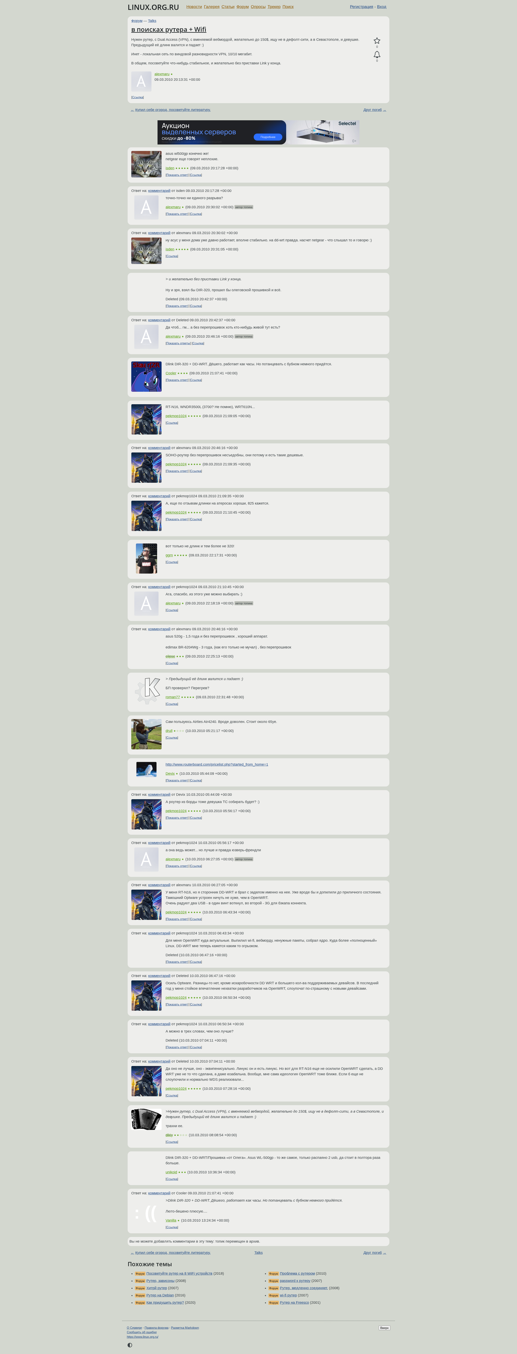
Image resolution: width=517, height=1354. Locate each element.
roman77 (173, 697)
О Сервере (134, 1327)
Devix (170, 774)
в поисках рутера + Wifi (168, 29)
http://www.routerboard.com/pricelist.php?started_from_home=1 (217, 764)
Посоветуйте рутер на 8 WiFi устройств (179, 1273)
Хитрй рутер (156, 1288)
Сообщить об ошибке (142, 1332)
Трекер (274, 6)
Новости (194, 6)
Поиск (288, 6)
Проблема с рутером (297, 1273)
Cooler (171, 373)
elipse (170, 656)
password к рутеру (295, 1281)
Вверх (384, 1328)
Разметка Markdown (185, 1327)
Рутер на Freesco (294, 1303)
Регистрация (361, 6)
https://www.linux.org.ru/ (142, 1336)
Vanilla (171, 1220)
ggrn (169, 555)
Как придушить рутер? (165, 1303)
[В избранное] (377, 41)
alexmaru (161, 74)
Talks (152, 21)
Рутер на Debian (160, 1295)
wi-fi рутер (288, 1295)
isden (170, 168)
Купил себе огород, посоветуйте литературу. (173, 110)
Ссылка (137, 97)
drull (169, 731)
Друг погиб (373, 110)
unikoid (171, 1172)
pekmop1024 (176, 416)
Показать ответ (177, 175)
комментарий (159, 191)
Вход (381, 6)
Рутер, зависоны (160, 1281)
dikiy (169, 1135)
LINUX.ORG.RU (153, 7)
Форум (242, 6)
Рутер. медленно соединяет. (304, 1288)
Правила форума (156, 1327)
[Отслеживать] (377, 54)
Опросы (258, 6)
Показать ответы (178, 343)
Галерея (212, 6)
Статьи (228, 6)
